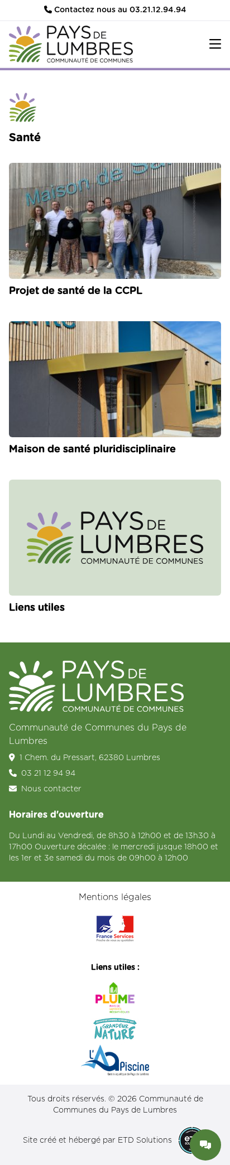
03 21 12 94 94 (48, 773)
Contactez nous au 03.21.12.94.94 (119, 10)
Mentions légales (115, 897)
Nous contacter (51, 789)
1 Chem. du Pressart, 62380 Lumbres (90, 758)
